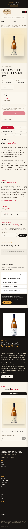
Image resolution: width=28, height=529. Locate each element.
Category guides (4, 480)
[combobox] (14, 17)
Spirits (2, 464)
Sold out (14, 113)
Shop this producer (7, 376)
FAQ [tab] (21, 134)
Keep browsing (14, 393)
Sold (24, 438)
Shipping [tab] (7, 134)
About (2, 503)
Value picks (3, 486)
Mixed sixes (3, 470)
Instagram (3, 514)
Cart (24, 11)
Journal (2, 505)
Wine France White (16, 25)
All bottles (3, 484)
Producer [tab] (21, 127)
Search (2, 498)
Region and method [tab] (7, 131)
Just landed (3, 478)
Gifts (2, 472)
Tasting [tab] (7, 127)
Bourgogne (8, 25)
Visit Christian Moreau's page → (9, 200)
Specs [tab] (20, 131)
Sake (2, 468)
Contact (2, 492)
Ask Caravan (7, 302)
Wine (2, 462)
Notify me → (23, 235)
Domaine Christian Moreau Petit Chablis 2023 (12, 433)
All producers (4, 482)
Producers (3, 507)
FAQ (2, 494)
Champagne (3, 466)
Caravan (2, 25)
